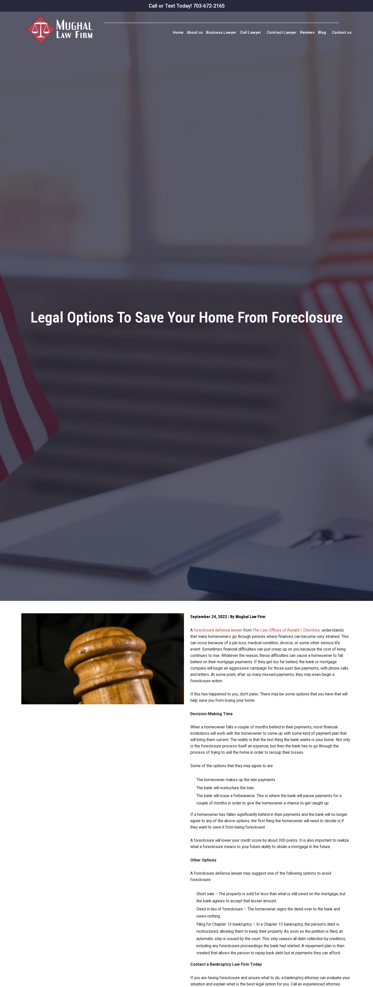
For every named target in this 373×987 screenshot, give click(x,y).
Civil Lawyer (250, 32)
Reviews (307, 32)
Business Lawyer (221, 32)
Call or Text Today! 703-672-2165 (187, 6)
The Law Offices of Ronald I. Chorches (286, 630)
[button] (252, 32)
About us (195, 32)
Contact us (341, 32)
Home (178, 32)
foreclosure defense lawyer (218, 630)
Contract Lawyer (282, 32)
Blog (322, 32)
